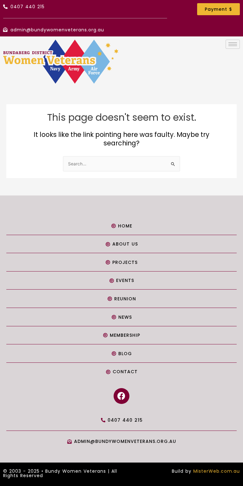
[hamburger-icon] (233, 44)
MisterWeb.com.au (216, 471)
